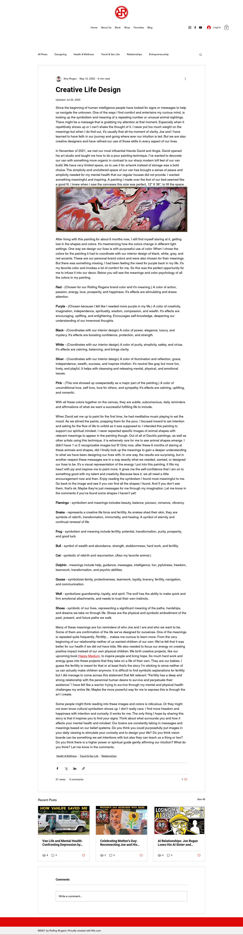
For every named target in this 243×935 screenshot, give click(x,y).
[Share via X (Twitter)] (66, 768)
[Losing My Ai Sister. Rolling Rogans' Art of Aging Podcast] (179, 820)
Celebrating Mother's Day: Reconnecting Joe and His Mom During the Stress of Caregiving (118, 842)
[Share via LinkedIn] (74, 768)
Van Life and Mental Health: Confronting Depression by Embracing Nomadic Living (62, 842)
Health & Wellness (84, 54)
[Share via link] (83, 768)
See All (201, 799)
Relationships (134, 54)
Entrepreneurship (159, 54)
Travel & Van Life (110, 54)
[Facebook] (195, 27)
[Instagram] (190, 27)
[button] (226, 27)
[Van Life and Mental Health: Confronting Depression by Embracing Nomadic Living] (63, 820)
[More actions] (185, 79)
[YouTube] (200, 27)
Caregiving (60, 54)
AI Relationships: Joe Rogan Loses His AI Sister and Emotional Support (178, 842)
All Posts (42, 54)
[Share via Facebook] (57, 768)
